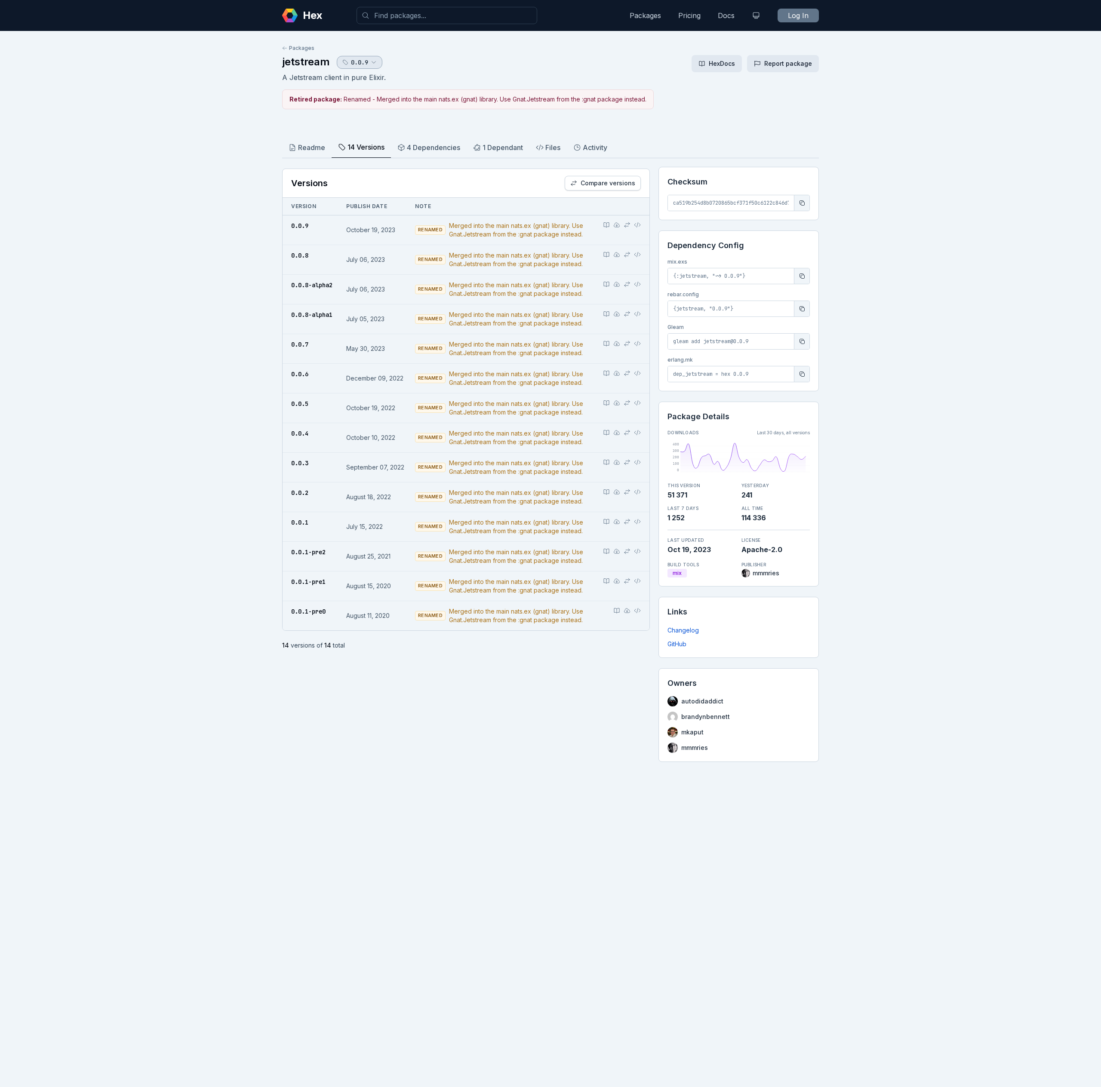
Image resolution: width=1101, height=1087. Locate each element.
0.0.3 (299, 463)
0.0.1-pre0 (308, 611)
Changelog (683, 630)
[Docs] (606, 224)
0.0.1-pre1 (308, 582)
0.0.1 (299, 522)
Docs (726, 15)
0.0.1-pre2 (308, 552)
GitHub (676, 644)
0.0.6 (299, 374)
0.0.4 (299, 433)
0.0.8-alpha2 (311, 285)
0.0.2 (299, 493)
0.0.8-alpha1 (311, 315)
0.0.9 (299, 226)
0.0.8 (299, 255)
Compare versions (608, 183)
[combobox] (447, 15)
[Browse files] (637, 224)
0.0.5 (299, 404)
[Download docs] (616, 224)
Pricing (689, 15)
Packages (645, 15)
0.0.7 (299, 344)
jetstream (306, 61)
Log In (798, 15)
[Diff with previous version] (627, 224)
